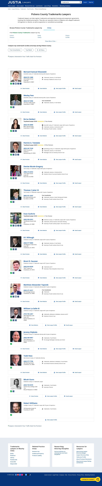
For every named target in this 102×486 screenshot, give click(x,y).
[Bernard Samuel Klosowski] (15, 76)
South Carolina (30, 9)
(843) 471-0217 (28, 290)
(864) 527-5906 (28, 101)
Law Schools (39, 5)
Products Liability (37, 455)
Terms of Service (72, 474)
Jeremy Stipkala (30, 332)
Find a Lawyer (11, 5)
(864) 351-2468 (28, 77)
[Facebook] (20, 475)
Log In (85, 2)
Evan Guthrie (29, 214)
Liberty (39, 37)
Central (12, 35)
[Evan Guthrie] (15, 218)
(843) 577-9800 (28, 243)
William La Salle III (31, 308)
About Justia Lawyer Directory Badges (81, 452)
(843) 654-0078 (28, 267)
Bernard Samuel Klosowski (35, 72)
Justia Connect (48, 474)
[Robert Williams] (15, 407)
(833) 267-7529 (28, 148)
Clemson (12, 37)
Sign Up (91, 2)
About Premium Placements (84, 459)
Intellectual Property (38, 453)
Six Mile (67, 37)
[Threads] (24, 475)
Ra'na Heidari (29, 119)
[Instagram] (22, 475)
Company (61, 474)
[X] (28, 475)
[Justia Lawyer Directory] (14, 2)
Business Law (35, 451)
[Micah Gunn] (15, 383)
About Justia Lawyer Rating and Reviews (83, 461)
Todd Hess (28, 356)
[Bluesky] (26, 475)
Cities (49, 28)
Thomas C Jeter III (31, 190)
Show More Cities (50, 41)
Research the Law (29, 5)
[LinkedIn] (16, 475)
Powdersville (13, 459)
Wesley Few (29, 95)
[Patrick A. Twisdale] (15, 147)
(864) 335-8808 (28, 125)
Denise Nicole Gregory (33, 166)
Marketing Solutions (65, 5)
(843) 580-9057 (28, 338)
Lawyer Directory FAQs (82, 455)
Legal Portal (55, 474)
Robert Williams (30, 403)
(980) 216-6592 (28, 172)
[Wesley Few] (15, 99)
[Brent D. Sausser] (15, 265)
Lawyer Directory (15, 9)
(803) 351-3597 (28, 196)
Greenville (13, 462)
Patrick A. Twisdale (32, 143)
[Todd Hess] (15, 360)
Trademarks (23, 9)
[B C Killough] (15, 241)
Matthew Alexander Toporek (36, 285)
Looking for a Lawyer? (88, 479)
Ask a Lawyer (20, 5)
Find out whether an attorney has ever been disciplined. (60, 453)
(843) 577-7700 (28, 361)
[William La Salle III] (15, 312)
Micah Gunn (29, 379)
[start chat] (97, 479)
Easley (39, 35)
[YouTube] (18, 475)
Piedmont (13, 455)
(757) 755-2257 (28, 314)
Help (66, 474)
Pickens (67, 35)
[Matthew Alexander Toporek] (15, 289)
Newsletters (55, 5)
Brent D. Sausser (31, 261)
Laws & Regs (47, 5)
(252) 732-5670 (28, 385)
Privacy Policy (80, 474)
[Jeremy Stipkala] (15, 336)
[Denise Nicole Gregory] (15, 170)
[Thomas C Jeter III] (15, 194)
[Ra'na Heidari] (15, 123)
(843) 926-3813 (28, 219)
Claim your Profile (81, 457)
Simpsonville (13, 464)
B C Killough (29, 237)
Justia (9, 9)
